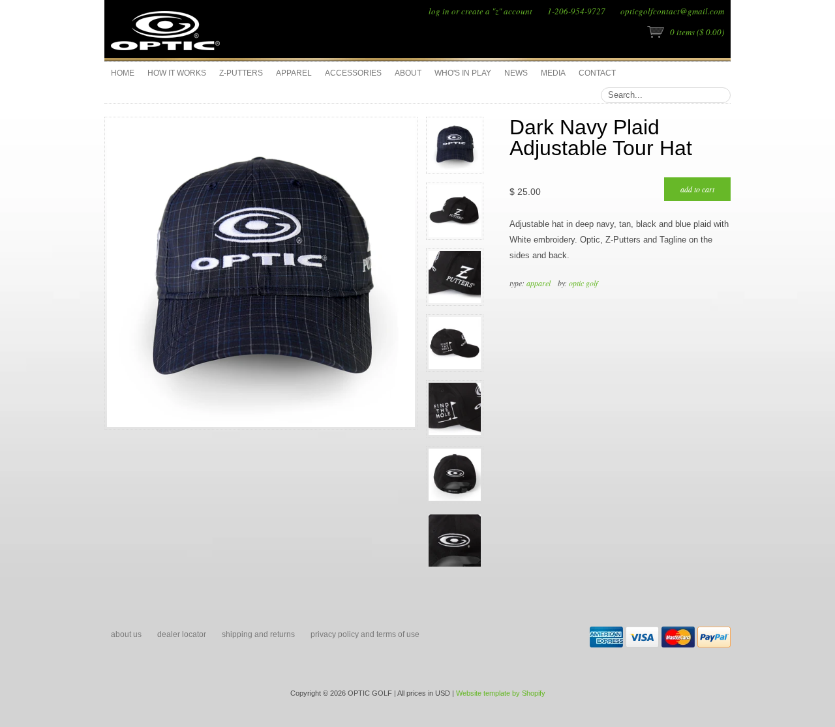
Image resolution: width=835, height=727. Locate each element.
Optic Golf (583, 283)
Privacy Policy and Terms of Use (365, 634)
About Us (126, 634)
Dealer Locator (181, 634)
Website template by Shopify (500, 693)
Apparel (538, 283)
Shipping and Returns (258, 634)
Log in (439, 11)
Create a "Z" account (496, 11)
